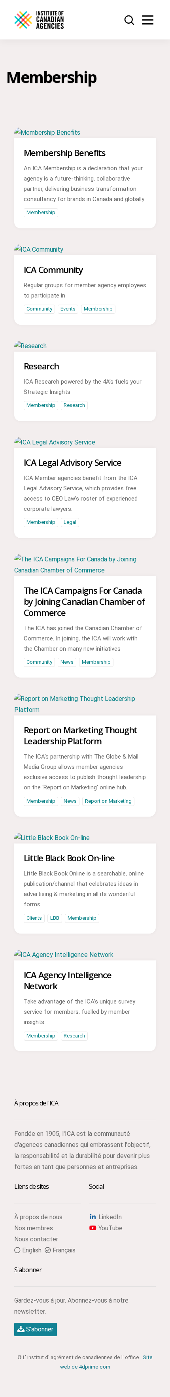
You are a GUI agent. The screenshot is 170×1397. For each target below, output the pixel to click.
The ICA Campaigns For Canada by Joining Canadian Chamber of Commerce (84, 601)
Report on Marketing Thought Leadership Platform (80, 735)
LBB (54, 918)
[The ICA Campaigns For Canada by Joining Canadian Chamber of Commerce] (85, 570)
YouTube (110, 1228)
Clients (34, 918)
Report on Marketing (108, 801)
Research (41, 366)
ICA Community (53, 269)
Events (68, 309)
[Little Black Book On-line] (52, 838)
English (31, 1250)
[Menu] (147, 19)
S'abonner (39, 1329)
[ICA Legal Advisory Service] (54, 442)
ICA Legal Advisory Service (72, 462)
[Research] (30, 346)
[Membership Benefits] (47, 132)
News (67, 662)
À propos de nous (38, 1217)
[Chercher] (130, 20)
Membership (40, 212)
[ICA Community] (38, 249)
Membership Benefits (65, 152)
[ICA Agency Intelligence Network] (63, 954)
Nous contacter (36, 1239)
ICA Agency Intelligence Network (67, 980)
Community (39, 309)
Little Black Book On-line (69, 858)
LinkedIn (109, 1217)
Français (63, 1250)
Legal (70, 522)
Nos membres (33, 1228)
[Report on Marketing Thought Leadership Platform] (85, 710)
